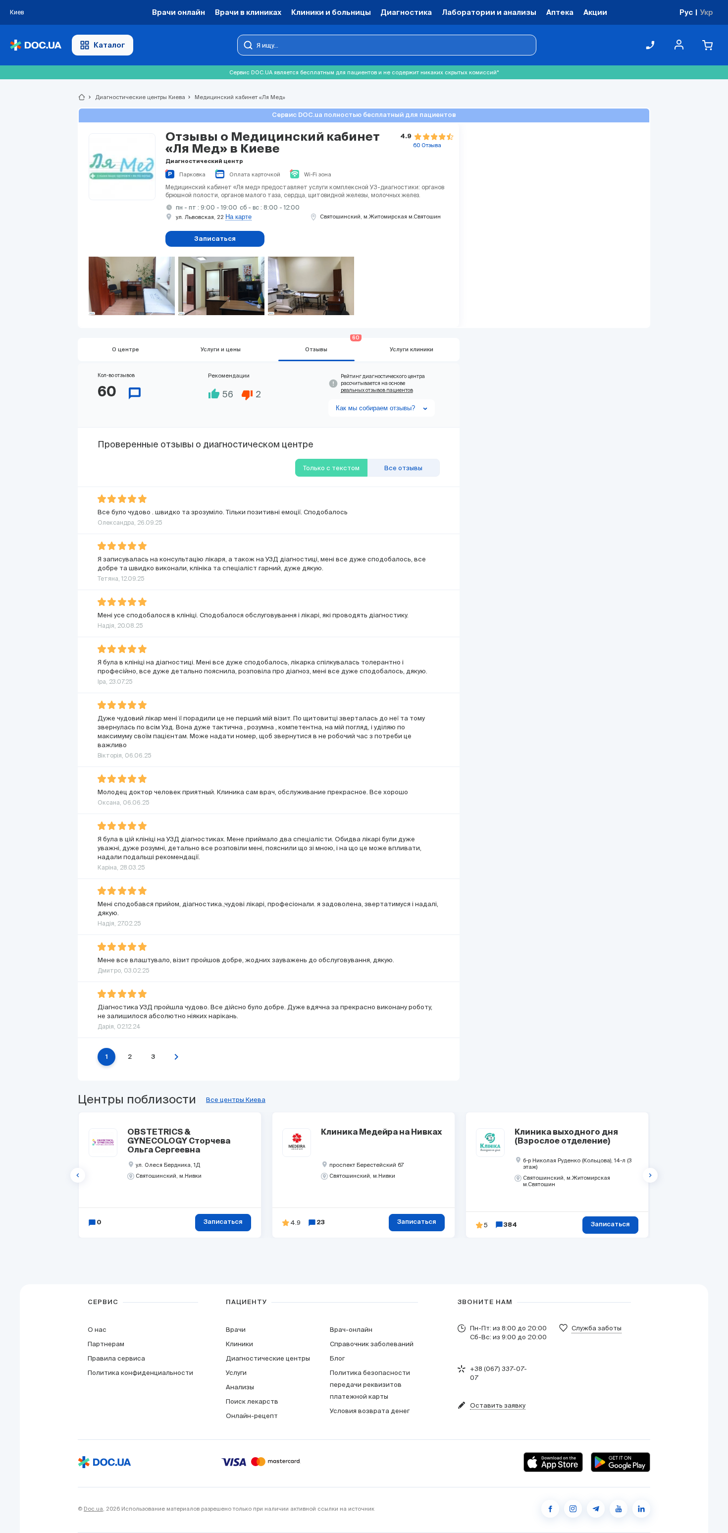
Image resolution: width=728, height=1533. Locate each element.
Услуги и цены (221, 349)
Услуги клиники (411, 349)
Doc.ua (93, 1509)
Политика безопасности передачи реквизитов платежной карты (370, 1384)
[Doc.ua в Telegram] (596, 1509)
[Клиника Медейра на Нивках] (296, 1142)
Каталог (109, 45)
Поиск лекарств (252, 1401)
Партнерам (106, 1344)
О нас (97, 1329)
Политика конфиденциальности (140, 1372)
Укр (706, 12)
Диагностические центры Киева (136, 97)
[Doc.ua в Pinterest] (641, 1509)
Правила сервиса (116, 1358)
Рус (686, 12)
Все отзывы (403, 468)
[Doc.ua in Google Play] (620, 1462)
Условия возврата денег (370, 1411)
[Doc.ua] (35, 45)
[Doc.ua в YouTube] (618, 1509)
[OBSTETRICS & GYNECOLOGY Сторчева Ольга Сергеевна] (103, 1142)
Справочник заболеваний (372, 1344)
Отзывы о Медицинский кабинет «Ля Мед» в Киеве (272, 143)
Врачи (236, 1329)
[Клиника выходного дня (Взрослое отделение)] (490, 1142)
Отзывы (332, 345)
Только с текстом (331, 468)
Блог (337, 1358)
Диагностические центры (268, 1358)
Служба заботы (597, 1328)
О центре (125, 349)
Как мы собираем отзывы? (375, 408)
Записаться (223, 1222)
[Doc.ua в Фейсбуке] (550, 1509)
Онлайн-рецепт (252, 1416)
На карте (238, 217)
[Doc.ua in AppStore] (553, 1462)
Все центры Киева (235, 1099)
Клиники (239, 1344)
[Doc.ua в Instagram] (573, 1509)
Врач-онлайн (351, 1329)
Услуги (236, 1372)
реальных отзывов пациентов (377, 390)
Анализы (240, 1387)
